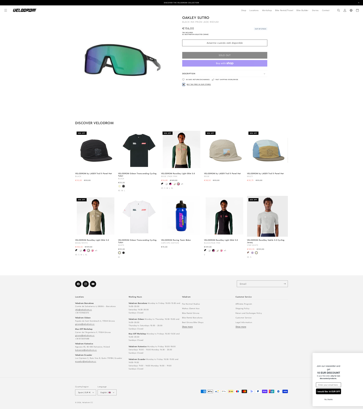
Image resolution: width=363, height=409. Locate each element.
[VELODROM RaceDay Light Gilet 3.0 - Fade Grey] (166, 184)
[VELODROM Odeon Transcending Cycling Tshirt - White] (119, 186)
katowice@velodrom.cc (86, 350)
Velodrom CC (87, 402)
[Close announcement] (359, 3)
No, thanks (312, 399)
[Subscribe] (284, 283)
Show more (187, 326)
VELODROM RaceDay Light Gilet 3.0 (178, 173)
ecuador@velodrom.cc (85, 361)
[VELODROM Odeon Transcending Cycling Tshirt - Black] (123, 186)
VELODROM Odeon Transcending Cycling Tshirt (137, 174)
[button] (6, 10)
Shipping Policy (242, 308)
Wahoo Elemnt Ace (191, 308)
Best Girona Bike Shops (192, 322)
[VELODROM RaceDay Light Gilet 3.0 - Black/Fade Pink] (170, 184)
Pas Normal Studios (191, 304)
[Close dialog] (357, 352)
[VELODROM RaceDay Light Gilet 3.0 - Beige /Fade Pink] (178, 184)
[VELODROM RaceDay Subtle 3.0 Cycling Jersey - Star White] (256, 253)
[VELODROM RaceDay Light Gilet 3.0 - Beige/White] (174, 184)
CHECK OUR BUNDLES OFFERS (182, 3)
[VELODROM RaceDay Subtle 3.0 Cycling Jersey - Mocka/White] (248, 253)
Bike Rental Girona (190, 313)
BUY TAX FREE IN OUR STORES (199, 84)
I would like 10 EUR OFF (312, 391)
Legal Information (244, 322)
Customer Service (244, 317)
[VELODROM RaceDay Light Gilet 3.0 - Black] (162, 184)
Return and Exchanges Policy (249, 313)
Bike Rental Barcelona (192, 317)
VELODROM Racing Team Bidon (176, 240)
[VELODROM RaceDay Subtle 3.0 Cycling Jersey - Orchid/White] (252, 253)
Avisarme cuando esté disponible (225, 43)
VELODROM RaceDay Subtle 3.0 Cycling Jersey (265, 241)
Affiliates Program (244, 304)
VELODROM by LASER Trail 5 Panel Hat (93, 173)
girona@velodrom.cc (85, 324)
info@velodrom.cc (83, 309)
